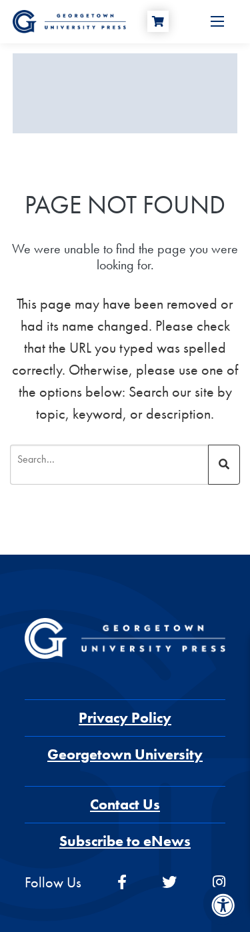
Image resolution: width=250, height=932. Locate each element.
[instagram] (219, 882)
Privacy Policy (125, 717)
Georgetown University (125, 754)
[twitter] (169, 882)
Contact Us (125, 804)
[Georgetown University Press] (69, 20)
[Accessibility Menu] (223, 905)
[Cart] (158, 21)
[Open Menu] (217, 21)
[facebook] (122, 882)
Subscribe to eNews (125, 841)
